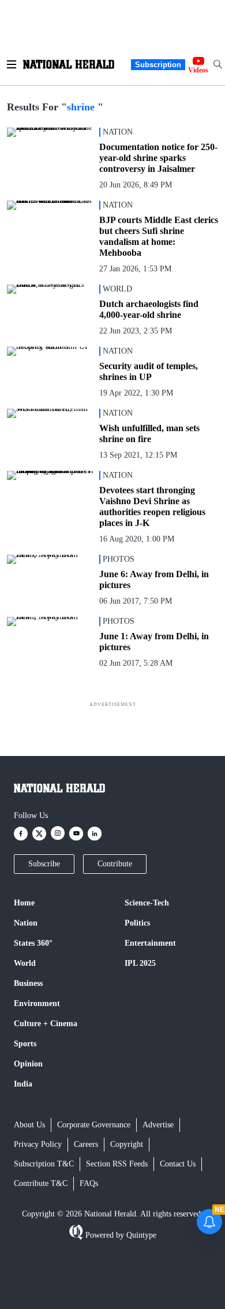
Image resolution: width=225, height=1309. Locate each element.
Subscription (158, 64)
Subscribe (44, 863)
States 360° (33, 943)
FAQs (89, 1183)
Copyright (126, 1144)
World (25, 963)
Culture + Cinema (45, 1023)
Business (28, 983)
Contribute (114, 863)
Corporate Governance (93, 1124)
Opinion (28, 1064)
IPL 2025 (140, 963)
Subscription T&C (44, 1164)
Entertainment (150, 943)
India (23, 1084)
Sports (25, 1043)
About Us (29, 1124)
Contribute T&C (41, 1183)
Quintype (141, 1235)
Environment (37, 1003)
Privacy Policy (38, 1144)
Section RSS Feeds (117, 1164)
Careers (86, 1144)
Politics (137, 923)
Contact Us (178, 1164)
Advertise (158, 1124)
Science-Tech (147, 903)
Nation (26, 923)
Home (24, 903)
